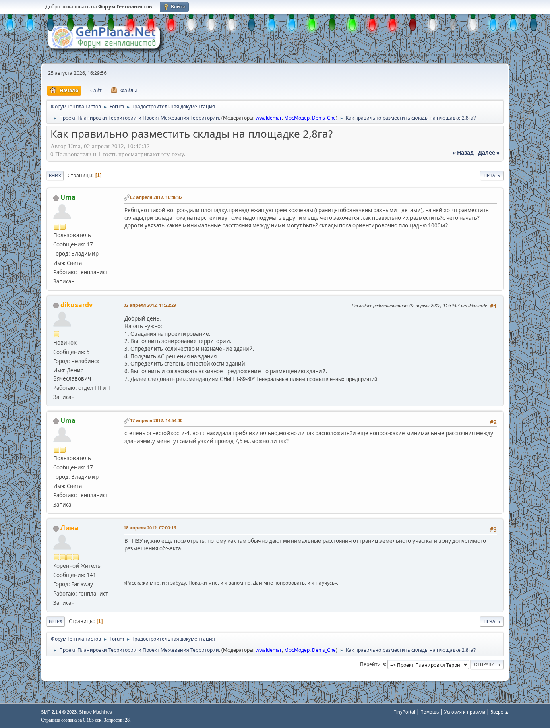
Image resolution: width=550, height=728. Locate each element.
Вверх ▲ (499, 712)
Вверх (55, 621)
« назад (463, 152)
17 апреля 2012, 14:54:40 (156, 420)
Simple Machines (95, 711)
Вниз (55, 175)
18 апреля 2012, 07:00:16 (150, 528)
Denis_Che (324, 117)
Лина (69, 527)
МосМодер (297, 117)
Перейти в (372, 664)
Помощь (429, 712)
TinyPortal (404, 712)
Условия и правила (464, 712)
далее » (489, 152)
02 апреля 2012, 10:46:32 (156, 197)
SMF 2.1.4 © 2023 (59, 711)
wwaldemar (269, 117)
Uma (68, 197)
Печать (492, 175)
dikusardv (76, 304)
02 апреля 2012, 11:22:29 (150, 305)
